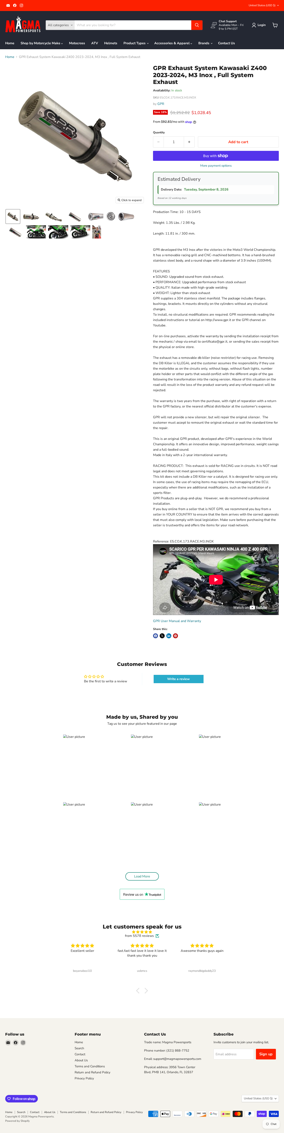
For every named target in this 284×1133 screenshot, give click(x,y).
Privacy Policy (84, 1078)
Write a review (178, 679)
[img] (142, 932)
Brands (204, 43)
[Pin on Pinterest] (175, 635)
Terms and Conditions (90, 1066)
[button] (259, 25)
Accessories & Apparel (172, 43)
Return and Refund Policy (92, 1072)
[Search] (197, 25)
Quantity (159, 132)
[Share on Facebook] (155, 635)
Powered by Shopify (17, 1121)
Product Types (134, 43)
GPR (160, 104)
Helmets (110, 43)
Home (9, 43)
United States (262, 5)
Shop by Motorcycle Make (41, 43)
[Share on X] (162, 635)
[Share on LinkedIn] (168, 635)
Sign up (266, 1054)
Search (79, 1048)
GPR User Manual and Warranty (177, 621)
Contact (80, 1054)
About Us (81, 1060)
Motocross (77, 43)
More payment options (216, 165)
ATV (94, 43)
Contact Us (226, 43)
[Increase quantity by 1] (189, 142)
